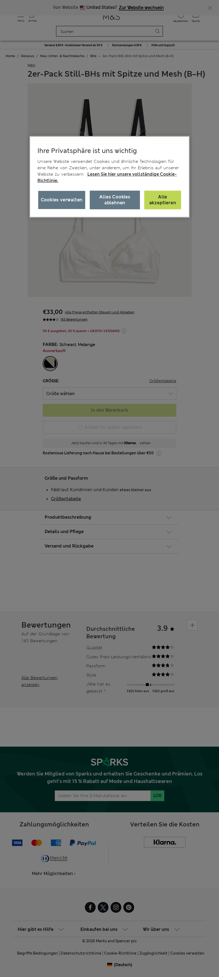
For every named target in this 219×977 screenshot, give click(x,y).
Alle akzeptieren (162, 200)
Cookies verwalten (62, 200)
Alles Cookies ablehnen (114, 200)
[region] (109, 177)
